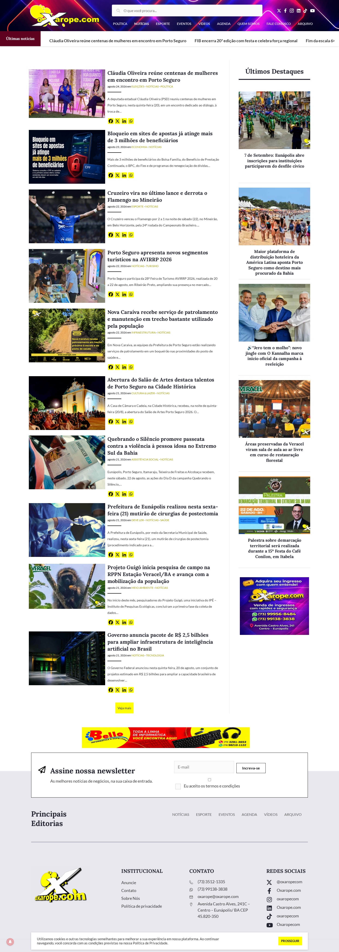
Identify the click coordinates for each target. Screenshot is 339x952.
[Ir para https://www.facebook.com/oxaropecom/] (298, 891)
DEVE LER (137, 520)
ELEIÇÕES (137, 86)
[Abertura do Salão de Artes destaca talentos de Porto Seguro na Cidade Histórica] (67, 403)
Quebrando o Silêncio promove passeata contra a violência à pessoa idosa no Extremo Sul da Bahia (161, 446)
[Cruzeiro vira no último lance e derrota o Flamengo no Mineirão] (67, 216)
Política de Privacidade (150, 943)
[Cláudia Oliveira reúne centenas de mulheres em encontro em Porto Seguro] (67, 93)
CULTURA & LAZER (143, 393)
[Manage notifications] (10, 942)
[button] (251, 768)
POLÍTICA (167, 86)
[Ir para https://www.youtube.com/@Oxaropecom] (298, 925)
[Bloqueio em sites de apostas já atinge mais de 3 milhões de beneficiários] (67, 156)
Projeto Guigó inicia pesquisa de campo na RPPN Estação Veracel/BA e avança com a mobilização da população (158, 574)
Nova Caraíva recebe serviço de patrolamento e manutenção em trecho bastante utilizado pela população (162, 319)
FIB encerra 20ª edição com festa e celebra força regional (246, 40)
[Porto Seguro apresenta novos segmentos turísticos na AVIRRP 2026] (67, 275)
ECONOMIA (139, 147)
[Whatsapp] (131, 121)
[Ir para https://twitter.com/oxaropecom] (298, 883)
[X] (117, 121)
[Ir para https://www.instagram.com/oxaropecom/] (298, 900)
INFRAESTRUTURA (143, 332)
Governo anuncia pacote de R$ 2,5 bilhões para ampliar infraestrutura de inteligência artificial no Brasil (160, 642)
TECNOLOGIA (155, 655)
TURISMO (152, 266)
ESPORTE (137, 206)
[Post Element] (274, 137)
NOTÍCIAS (152, 86)
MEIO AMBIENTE (142, 587)
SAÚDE (164, 520)
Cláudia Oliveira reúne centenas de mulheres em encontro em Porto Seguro (117, 40)
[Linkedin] (124, 121)
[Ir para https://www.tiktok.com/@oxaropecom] (298, 917)
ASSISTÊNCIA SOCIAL (144, 459)
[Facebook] (111, 121)
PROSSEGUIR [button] (290, 941)
